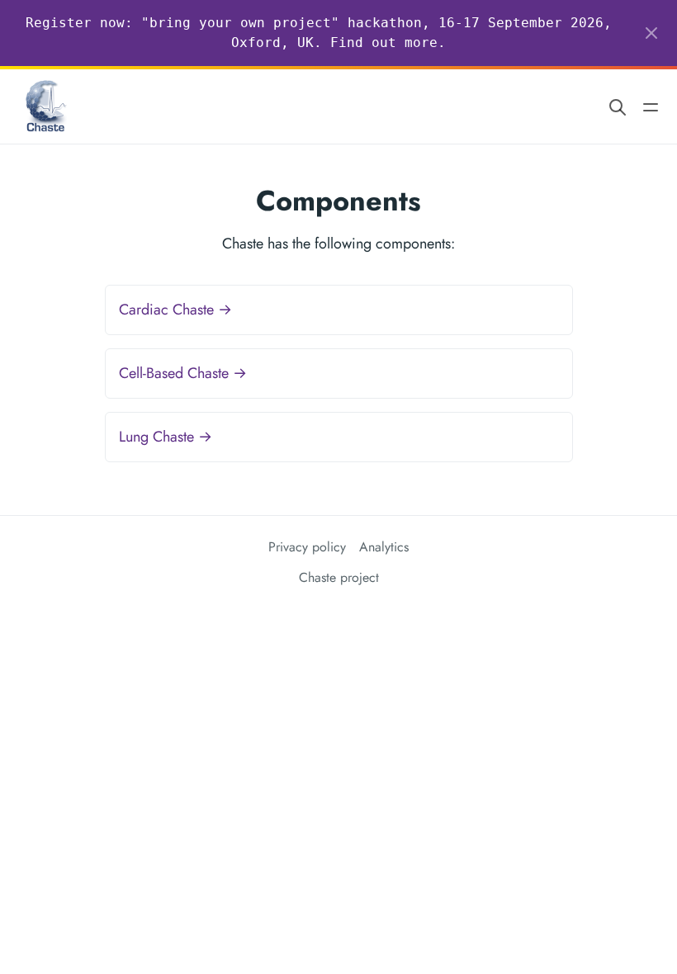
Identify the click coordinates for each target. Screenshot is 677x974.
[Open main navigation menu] (650, 107)
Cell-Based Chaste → (183, 373)
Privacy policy (307, 546)
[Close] (651, 33)
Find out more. (388, 42)
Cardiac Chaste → (175, 309)
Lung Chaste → (165, 436)
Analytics (384, 546)
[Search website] (617, 107)
